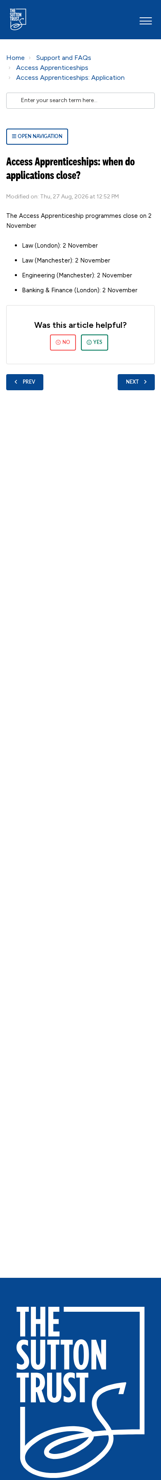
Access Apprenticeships (52, 68)
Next (132, 382)
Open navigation (39, 136)
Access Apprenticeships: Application (70, 77)
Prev (29, 382)
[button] (145, 19)
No (66, 342)
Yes (97, 342)
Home (15, 58)
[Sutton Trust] (80, 1392)
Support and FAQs (63, 58)
